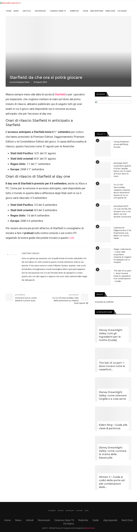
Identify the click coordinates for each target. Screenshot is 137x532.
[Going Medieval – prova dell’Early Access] (103, 148)
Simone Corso (89, 528)
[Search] (135, 11)
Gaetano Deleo (23, 82)
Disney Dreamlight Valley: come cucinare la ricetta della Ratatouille (112, 452)
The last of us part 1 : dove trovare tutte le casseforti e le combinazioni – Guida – (122, 275)
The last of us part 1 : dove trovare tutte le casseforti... (112, 366)
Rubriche (74, 11)
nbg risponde (96, 11)
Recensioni (40, 11)
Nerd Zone (110, 11)
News (16, 11)
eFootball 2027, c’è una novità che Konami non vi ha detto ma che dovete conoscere (122, 211)
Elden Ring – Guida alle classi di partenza (113, 426)
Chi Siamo (122, 11)
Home (8, 11)
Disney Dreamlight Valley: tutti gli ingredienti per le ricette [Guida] (110, 335)
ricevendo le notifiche (104, 302)
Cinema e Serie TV (58, 11)
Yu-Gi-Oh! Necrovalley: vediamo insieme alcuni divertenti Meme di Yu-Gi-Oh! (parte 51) (122, 191)
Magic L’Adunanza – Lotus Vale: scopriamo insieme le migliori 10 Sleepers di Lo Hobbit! (122, 255)
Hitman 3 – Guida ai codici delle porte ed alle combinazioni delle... (112, 482)
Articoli (27, 11)
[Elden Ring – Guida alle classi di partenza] (113, 419)
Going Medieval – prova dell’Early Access (122, 144)
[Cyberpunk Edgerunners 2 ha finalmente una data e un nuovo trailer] (103, 234)
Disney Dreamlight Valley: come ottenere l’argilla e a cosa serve (113, 395)
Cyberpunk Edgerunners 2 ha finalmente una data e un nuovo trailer (122, 232)
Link (71, 237)
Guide (85, 11)
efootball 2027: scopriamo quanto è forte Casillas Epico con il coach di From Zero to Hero (122, 169)
